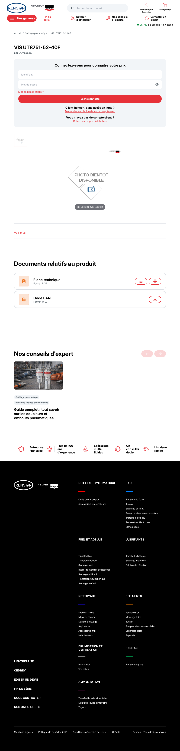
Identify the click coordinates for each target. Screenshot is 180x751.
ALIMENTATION (89, 681)
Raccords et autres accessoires (142, 513)
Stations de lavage (87, 621)
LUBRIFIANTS (135, 539)
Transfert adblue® (87, 560)
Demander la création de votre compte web (90, 111)
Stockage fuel (85, 565)
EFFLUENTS (134, 596)
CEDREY (20, 670)
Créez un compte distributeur (90, 121)
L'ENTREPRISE (24, 661)
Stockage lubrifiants (136, 560)
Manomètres (132, 526)
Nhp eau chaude (86, 617)
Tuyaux (129, 504)
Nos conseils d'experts (120, 18)
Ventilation (83, 669)
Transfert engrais (134, 664)
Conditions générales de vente (90, 732)
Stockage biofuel (87, 583)
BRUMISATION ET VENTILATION (90, 647)
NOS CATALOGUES (27, 707)
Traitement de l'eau (135, 517)
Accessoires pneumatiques (92, 504)
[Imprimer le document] (155, 281)
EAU (129, 483)
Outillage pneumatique (36, 33)
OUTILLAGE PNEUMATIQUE (97, 483)
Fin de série (47, 18)
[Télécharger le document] (141, 281)
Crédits (116, 732)
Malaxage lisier (133, 617)
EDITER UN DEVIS (26, 679)
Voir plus (19, 232)
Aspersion (131, 635)
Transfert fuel (85, 556)
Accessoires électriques (138, 522)
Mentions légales (23, 732)
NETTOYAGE (87, 596)
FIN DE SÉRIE (23, 688)
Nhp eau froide (86, 612)
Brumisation (84, 664)
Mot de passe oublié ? (31, 91)
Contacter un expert (158, 18)
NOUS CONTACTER (27, 698)
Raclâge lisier (132, 612)
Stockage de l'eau (135, 508)
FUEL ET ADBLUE (90, 539)
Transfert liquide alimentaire (92, 698)
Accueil (17, 33)
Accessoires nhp (87, 630)
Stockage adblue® (87, 574)
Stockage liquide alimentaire (92, 702)
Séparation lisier (134, 630)
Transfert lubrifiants (136, 556)
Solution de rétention (136, 565)
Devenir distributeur (83, 18)
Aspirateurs (84, 626)
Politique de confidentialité (52, 732)
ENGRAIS (132, 648)
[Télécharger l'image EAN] (155, 299)
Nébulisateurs (85, 635)
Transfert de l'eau (135, 499)
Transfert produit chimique (91, 578)
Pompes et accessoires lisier (140, 626)
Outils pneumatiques (88, 499)
